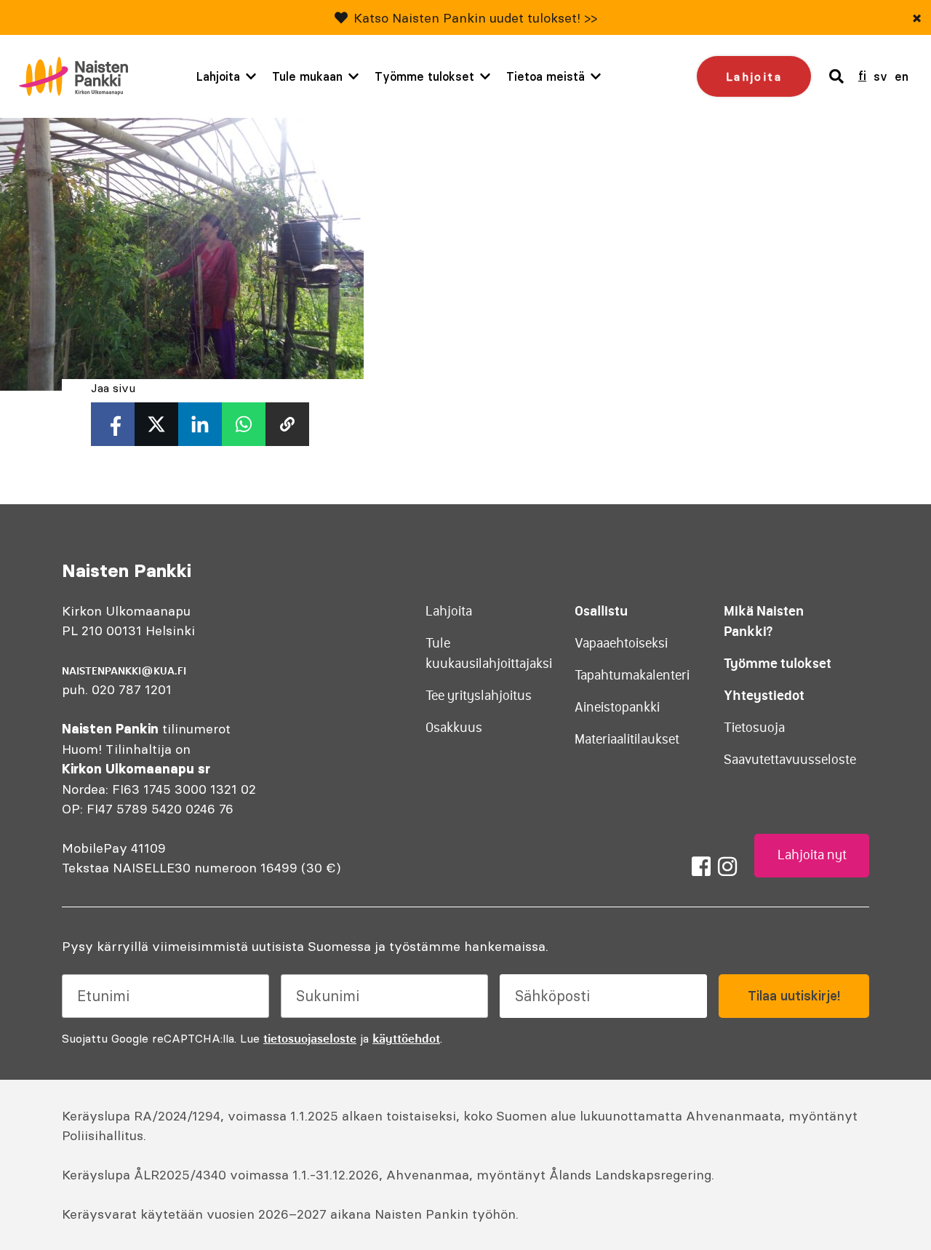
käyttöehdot (406, 1038)
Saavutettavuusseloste (790, 760)
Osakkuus (453, 728)
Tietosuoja (754, 728)
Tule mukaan (307, 76)
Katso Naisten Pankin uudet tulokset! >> (475, 17)
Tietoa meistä (545, 76)
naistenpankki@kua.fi (124, 670)
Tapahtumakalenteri (632, 675)
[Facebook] (701, 866)
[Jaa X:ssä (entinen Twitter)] (156, 424)
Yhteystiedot (764, 695)
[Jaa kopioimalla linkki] (287, 424)
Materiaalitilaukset (627, 739)
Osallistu (601, 610)
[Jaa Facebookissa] (113, 424)
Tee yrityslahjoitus (478, 696)
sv (880, 76)
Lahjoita (218, 76)
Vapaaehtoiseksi (621, 643)
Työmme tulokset (424, 76)
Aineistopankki (617, 707)
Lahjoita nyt (812, 855)
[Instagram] (727, 866)
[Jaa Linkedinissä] (200, 424)
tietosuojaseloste (309, 1038)
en (901, 76)
